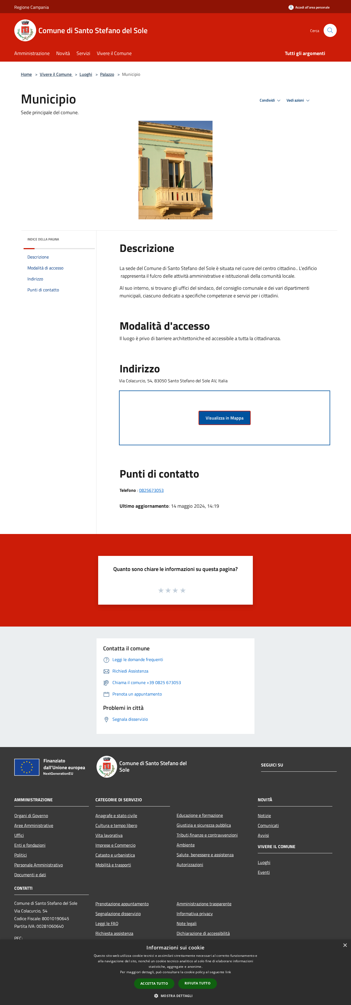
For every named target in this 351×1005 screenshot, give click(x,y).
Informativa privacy (195, 913)
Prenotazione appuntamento (122, 903)
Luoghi (86, 74)
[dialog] (175, 972)
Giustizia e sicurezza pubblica (204, 825)
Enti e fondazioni (30, 845)
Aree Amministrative (33, 825)
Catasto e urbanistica (115, 855)
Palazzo (107, 74)
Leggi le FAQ (106, 923)
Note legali (187, 923)
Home (26, 74)
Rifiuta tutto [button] (198, 983)
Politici (20, 855)
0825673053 (151, 490)
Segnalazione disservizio (118, 913)
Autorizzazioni (190, 864)
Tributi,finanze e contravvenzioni (207, 835)
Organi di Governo (31, 815)
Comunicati (268, 825)
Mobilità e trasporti (113, 865)
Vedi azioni (296, 100)
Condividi (268, 100)
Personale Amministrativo (38, 865)
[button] (175, 995)
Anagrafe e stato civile (116, 815)
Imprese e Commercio (115, 845)
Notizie (264, 815)
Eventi (264, 872)
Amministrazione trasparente (204, 903)
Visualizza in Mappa (225, 418)
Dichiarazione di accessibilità (203, 933)
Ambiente (186, 845)
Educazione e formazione (200, 815)
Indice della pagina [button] (43, 239)
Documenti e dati (30, 874)
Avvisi (263, 835)
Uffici (19, 835)
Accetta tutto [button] (154, 983)
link (228, 972)
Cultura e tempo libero (116, 825)
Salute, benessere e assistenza (205, 854)
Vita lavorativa (109, 835)
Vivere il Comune (56, 74)
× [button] (345, 945)
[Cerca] (330, 30)
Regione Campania (31, 7)
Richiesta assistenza (114, 933)
